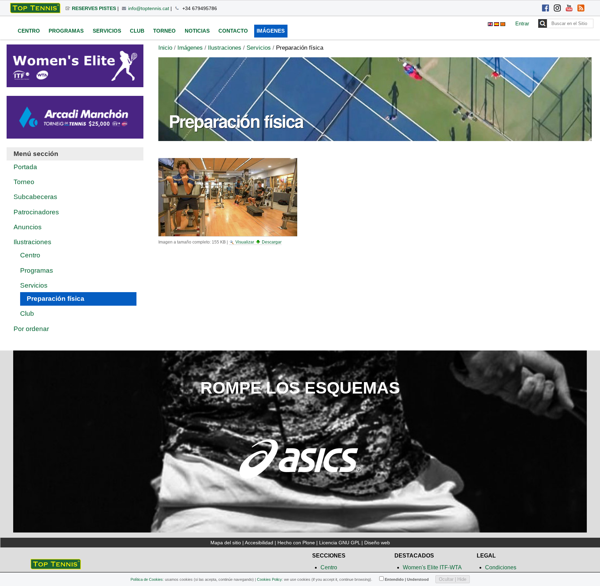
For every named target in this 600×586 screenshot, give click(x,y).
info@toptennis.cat (148, 8)
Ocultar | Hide (452, 579)
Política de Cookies (147, 579)
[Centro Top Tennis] (56, 566)
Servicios (259, 47)
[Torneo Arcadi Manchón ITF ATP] (75, 134)
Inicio (165, 47)
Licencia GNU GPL (339, 542)
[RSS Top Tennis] (581, 8)
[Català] (502, 23)
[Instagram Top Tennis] (557, 8)
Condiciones (500, 567)
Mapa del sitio (225, 542)
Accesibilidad (259, 542)
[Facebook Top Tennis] (545, 8)
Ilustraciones (224, 47)
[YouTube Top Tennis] (569, 8)
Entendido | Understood (407, 579)
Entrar (522, 23)
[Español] (35, 8)
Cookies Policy (269, 579)
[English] (491, 23)
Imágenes (190, 47)
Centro (328, 567)
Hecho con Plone (296, 542)
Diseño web (377, 542)
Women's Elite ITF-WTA (432, 567)
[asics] (300, 485)
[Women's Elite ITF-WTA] (75, 82)
